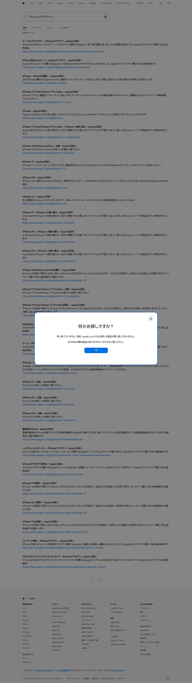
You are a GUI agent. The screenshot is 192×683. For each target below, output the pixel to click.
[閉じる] (151, 318)
